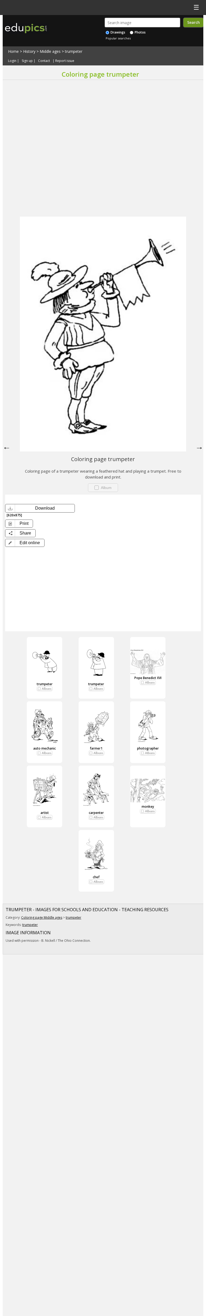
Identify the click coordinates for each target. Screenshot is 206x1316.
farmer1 (96, 748)
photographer (148, 748)
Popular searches (118, 38)
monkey (148, 806)
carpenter (96, 812)
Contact (44, 60)
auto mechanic (44, 748)
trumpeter (73, 51)
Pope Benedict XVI (147, 678)
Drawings (117, 32)
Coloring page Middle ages (41, 917)
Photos (140, 32)
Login (12, 60)
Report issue (64, 60)
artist (45, 812)
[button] (25, 543)
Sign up (27, 60)
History (29, 51)
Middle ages (50, 51)
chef (96, 877)
